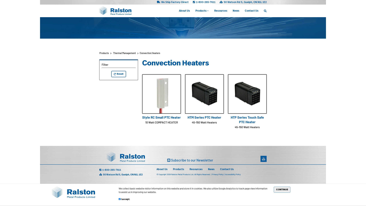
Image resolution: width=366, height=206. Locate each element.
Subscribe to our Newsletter (191, 160)
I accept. (125, 199)
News (236, 11)
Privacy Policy (218, 174)
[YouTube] (263, 159)
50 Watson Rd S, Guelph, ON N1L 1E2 (245, 2)
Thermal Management (124, 53)
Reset (120, 74)
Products (201, 11)
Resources (220, 11)
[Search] (265, 11)
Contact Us (251, 11)
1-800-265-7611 (205, 2)
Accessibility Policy (233, 174)
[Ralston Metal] (115, 10)
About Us (184, 11)
